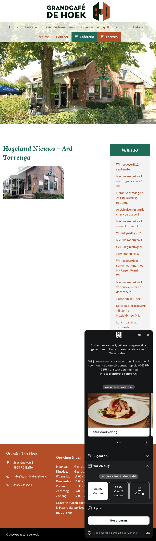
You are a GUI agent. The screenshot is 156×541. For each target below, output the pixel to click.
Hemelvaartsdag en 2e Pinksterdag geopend (129, 198)
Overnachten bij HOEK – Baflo (104, 27)
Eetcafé (31, 27)
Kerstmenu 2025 (127, 254)
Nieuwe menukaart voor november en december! (129, 287)
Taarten (112, 36)
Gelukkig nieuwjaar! (129, 247)
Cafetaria (140, 27)
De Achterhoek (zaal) (59, 27)
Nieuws (44, 36)
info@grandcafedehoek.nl (31, 476)
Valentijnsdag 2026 (129, 233)
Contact (62, 36)
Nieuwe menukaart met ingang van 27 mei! (129, 181)
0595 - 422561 (22, 485)
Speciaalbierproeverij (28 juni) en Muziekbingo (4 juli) (131, 310)
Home (13, 27)
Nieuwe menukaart (129, 240)
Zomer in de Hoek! (128, 299)
